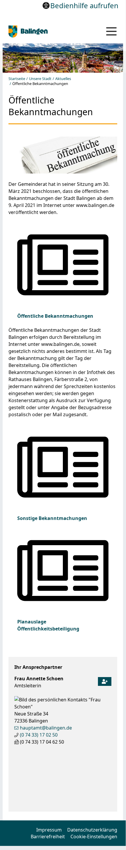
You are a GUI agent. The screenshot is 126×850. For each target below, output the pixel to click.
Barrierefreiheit (48, 836)
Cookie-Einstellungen (93, 836)
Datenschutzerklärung (92, 829)
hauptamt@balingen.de (46, 728)
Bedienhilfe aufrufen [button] (84, 5)
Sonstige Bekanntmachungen (52, 518)
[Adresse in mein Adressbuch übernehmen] (104, 680)
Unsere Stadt (40, 78)
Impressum (49, 829)
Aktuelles (63, 78)
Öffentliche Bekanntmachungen (55, 316)
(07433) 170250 (39, 735)
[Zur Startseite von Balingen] (47, 31)
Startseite (16, 78)
